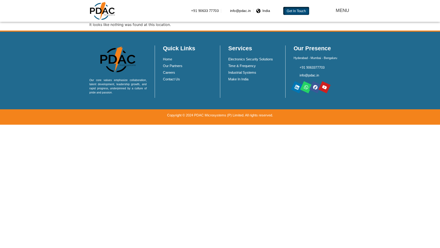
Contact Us (171, 79)
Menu (342, 10)
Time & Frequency (242, 66)
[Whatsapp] (306, 87)
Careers (169, 72)
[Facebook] (315, 87)
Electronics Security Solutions (250, 59)
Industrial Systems (242, 72)
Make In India (238, 79)
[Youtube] (324, 87)
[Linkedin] (297, 87)
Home (167, 59)
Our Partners (172, 66)
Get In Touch (296, 11)
